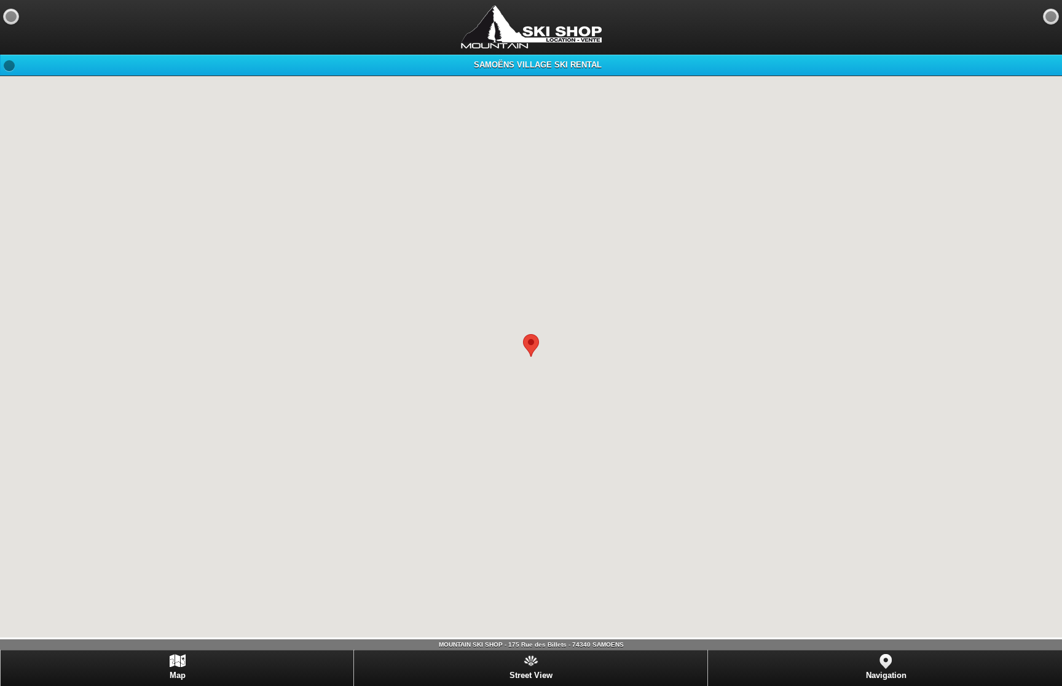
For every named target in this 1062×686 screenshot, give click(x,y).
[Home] (1051, 17)
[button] (531, 345)
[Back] (11, 17)
